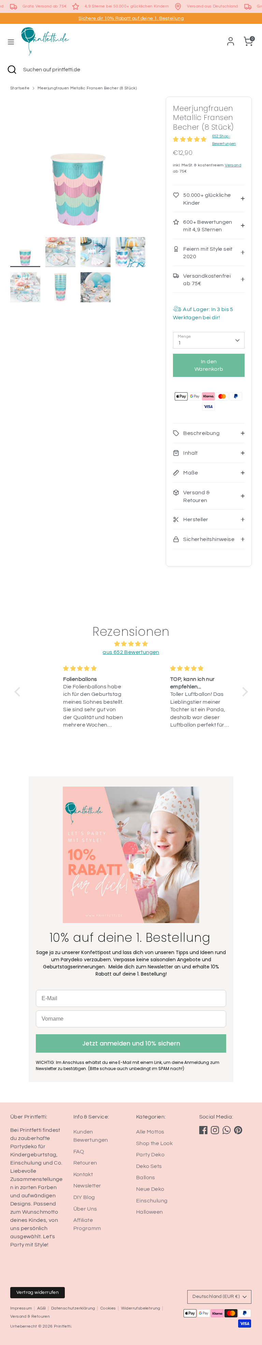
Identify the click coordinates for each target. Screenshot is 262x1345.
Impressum (21, 1308)
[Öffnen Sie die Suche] (11, 69)
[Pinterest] (238, 1130)
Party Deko (150, 1154)
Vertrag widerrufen (37, 1292)
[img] (131, 644)
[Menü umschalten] (11, 41)
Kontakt (83, 1174)
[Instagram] (215, 1130)
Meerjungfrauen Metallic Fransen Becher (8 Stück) (87, 88)
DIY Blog (84, 1197)
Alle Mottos (150, 1132)
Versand (233, 165)
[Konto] (230, 38)
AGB (41, 1308)
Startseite (19, 88)
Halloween (149, 1212)
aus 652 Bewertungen (131, 652)
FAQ (78, 1151)
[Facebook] (203, 1130)
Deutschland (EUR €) (215, 1296)
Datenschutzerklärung (73, 1308)
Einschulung (152, 1200)
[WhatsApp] (226, 1130)
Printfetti (62, 1326)
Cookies (108, 1308)
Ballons (145, 1177)
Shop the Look (154, 1143)
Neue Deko (150, 1189)
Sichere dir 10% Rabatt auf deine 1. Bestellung (131, 18)
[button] (19, 692)
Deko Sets (149, 1166)
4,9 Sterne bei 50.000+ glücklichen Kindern (127, 6)
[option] (78, 167)
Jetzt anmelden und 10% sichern (131, 1043)
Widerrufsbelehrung (140, 1308)
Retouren (85, 1163)
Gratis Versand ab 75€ (45, 6)
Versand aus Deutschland (212, 6)
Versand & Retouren (30, 1316)
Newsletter (87, 1185)
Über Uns (85, 1209)
